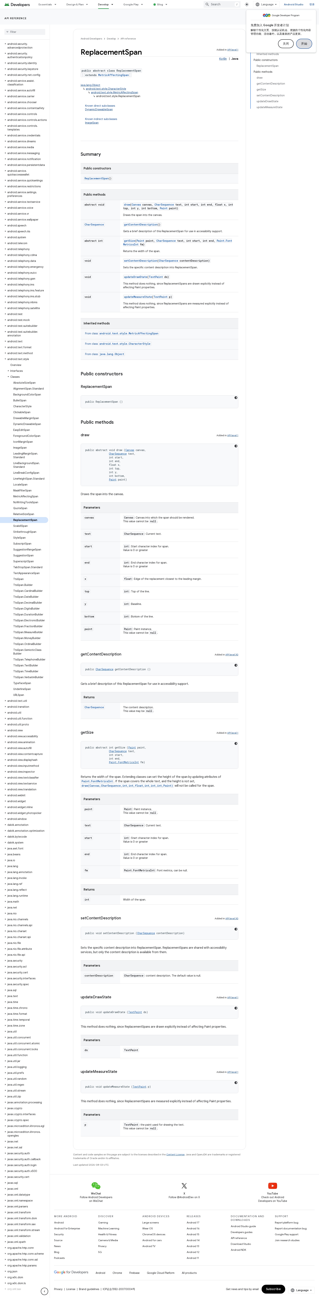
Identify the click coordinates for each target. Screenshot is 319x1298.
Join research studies (287, 1240)
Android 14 (193, 1240)
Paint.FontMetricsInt (124, 762)
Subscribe (273, 1289)
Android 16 (193, 1228)
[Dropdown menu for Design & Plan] (89, 4)
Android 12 (193, 1252)
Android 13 (193, 1246)
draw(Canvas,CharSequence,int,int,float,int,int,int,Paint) (127, 785)
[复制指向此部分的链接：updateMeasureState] (121, 1072)
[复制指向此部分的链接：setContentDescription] (124, 918)
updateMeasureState (138, 297)
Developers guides (241, 1232)
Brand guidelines (89, 1289)
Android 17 (193, 1222)
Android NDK (238, 1249)
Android (59, 1222)
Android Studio (293, 4)
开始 (304, 44)
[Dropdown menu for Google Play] (144, 4)
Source (58, 1240)
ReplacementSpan (97, 178)
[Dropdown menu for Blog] (168, 4)
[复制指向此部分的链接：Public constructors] (126, 374)
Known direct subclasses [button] (100, 107)
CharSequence (164, 204)
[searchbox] (24, 32)
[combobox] (222, 4)
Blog (160, 4)
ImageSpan (92, 122)
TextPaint (156, 277)
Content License (175, 1154)
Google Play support (286, 1234)
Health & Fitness (107, 1234)
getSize (129, 240)
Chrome (117, 1273)
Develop (103, 4)
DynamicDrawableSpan (99, 109)
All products (189, 1273)
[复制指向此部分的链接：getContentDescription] (125, 654)
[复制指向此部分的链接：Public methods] (117, 422)
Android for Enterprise (67, 1228)
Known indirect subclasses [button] (101, 120)
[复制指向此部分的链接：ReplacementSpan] (115, 387)
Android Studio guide (243, 1226)
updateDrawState (135, 277)
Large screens (150, 1222)
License (70, 1289)
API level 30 (231, 654)
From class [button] (121, 333)
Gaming (103, 1222)
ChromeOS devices (153, 1234)
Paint (163, 208)
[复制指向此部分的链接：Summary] (104, 154)
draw (127, 204)
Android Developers (91, 38)
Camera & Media (108, 1240)
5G (100, 1252)
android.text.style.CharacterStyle (106, 88)
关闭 (286, 44)
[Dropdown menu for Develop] (114, 4)
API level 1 (232, 49)
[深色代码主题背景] (236, 397)
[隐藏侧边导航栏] (44, 1291)
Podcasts (59, 1258)
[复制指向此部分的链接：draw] (93, 435)
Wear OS (147, 1228)
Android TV (148, 1246)
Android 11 (193, 1258)
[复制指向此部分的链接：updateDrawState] (115, 997)
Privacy (102, 1246)
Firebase (134, 1273)
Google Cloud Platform (160, 1273)
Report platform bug (286, 1222)
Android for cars (152, 1240)
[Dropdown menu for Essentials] (57, 4)
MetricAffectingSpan (113, 75)
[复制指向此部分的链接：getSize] (97, 733)
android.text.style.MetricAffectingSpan (114, 92)
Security (59, 1234)
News (57, 1246)
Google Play (131, 4)
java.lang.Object (90, 85)
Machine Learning (108, 1228)
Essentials (45, 4)
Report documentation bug (291, 1228)
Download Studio (241, 1244)
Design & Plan (75, 4)
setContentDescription (140, 260)
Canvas (136, 204)
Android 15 (193, 1234)
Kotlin (223, 59)
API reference (15, 18)
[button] (24, 46)
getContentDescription (140, 224)
